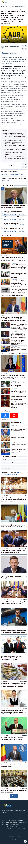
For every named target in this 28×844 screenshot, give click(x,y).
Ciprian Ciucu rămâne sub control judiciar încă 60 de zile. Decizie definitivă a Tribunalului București (19, 384)
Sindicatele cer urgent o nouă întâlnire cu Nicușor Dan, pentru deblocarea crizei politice (14, 228)
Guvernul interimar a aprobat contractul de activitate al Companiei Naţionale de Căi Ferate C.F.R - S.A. (18, 275)
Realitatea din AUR (13, 822)
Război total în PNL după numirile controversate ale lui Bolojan (18, 349)
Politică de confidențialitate (20, 810)
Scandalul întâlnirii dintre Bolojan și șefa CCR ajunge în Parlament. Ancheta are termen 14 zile (15, 158)
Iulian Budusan (23, 523)
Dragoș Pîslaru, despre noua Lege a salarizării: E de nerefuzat (13, 212)
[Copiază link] (22, 46)
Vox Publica (12, 831)
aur (3, 174)
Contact (3, 810)
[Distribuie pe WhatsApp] (22, 49)
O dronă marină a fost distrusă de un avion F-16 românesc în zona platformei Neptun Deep (19, 291)
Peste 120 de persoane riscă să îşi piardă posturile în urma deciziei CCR (14, 222)
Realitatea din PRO (22, 822)
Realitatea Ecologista (15, 824)
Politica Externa (4, 209)
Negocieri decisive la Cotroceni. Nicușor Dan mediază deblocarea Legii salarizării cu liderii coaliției (14, 603)
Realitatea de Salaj (13, 828)
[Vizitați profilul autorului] (2, 47)
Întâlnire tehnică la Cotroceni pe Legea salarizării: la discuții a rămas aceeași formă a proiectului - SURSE (14, 499)
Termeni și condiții (9, 810)
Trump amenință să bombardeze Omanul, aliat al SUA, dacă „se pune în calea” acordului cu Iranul (13, 207)
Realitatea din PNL (14, 46)
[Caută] (21, 2)
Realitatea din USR (5, 822)
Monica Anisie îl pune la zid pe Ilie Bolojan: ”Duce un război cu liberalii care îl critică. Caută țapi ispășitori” (13, 377)
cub (7, 174)
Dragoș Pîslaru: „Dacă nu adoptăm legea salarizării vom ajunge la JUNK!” (13, 551)
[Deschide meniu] (25, 2)
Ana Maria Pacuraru (22, 708)
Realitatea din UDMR (5, 824)
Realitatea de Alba (5, 831)
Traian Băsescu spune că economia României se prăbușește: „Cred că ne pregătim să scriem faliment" (11, 657)
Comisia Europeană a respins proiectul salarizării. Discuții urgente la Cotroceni (18, 398)
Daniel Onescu (23, 626)
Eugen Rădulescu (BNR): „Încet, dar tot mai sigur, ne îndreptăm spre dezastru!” (13, 526)
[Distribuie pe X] (25, 49)
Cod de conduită (5, 812)
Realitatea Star (20, 820)
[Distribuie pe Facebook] (25, 46)
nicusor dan (23, 174)
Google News (5, 180)
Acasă (3, 6)
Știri (6, 6)
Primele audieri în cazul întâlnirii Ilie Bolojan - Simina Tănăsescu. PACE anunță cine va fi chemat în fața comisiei (15, 152)
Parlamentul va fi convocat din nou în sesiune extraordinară (13, 217)
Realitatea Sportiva (12, 820)
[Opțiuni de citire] (25, 841)
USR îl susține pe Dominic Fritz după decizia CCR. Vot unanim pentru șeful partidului (18, 391)
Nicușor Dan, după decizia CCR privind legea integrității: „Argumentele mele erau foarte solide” (18, 405)
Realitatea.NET (4, 820)
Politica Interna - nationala (13, 6)
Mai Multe (14, 796)
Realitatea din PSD (5, 828)
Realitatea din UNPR (14, 826)
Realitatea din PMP (5, 826)
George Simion (14, 174)
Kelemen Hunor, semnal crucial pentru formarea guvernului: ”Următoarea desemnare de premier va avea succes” (12, 739)
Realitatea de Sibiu (22, 828)
